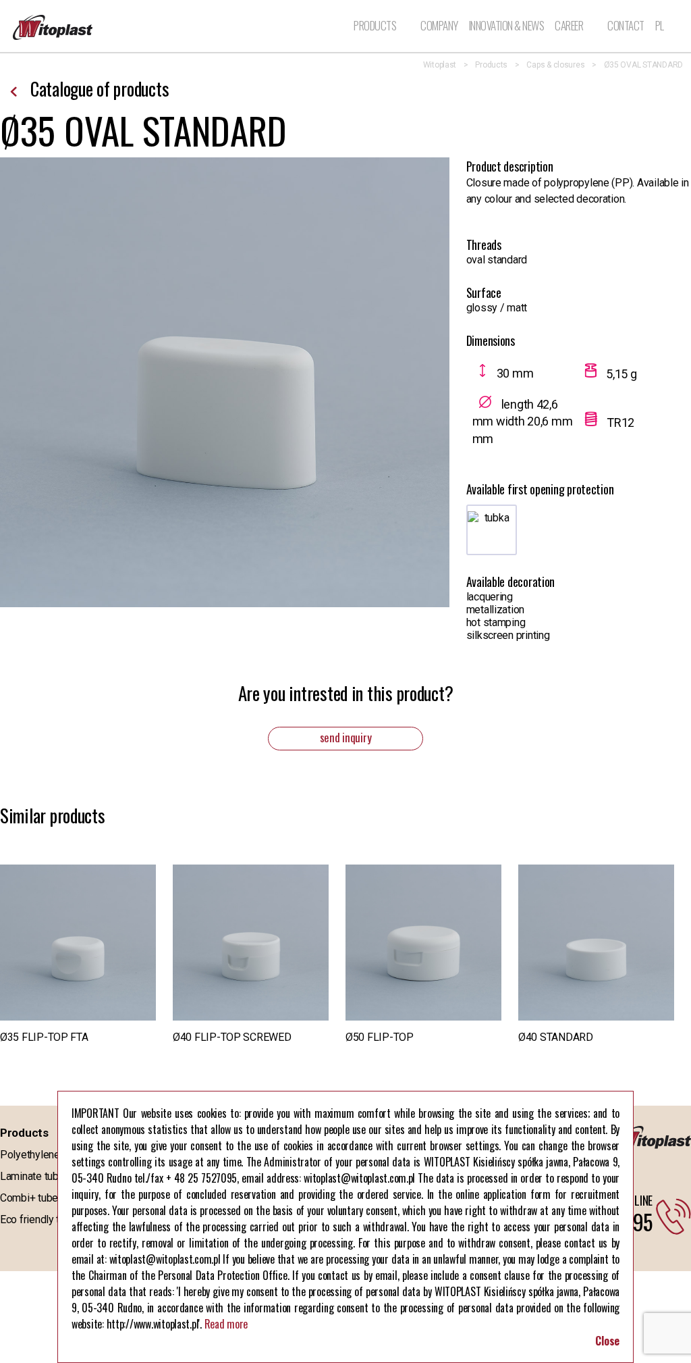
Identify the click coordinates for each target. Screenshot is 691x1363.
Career (569, 26)
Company (439, 26)
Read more (226, 1324)
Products (375, 26)
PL (659, 26)
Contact (625, 26)
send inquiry (346, 737)
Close (607, 1341)
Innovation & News (507, 26)
